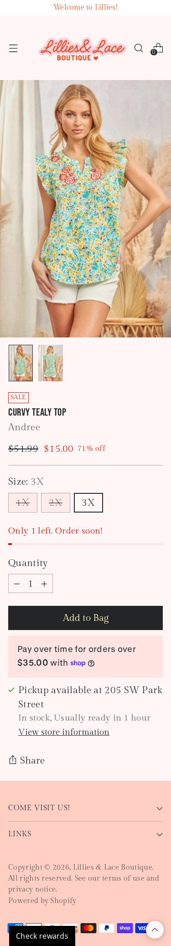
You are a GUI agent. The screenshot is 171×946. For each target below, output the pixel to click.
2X (55, 502)
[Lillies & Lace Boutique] (83, 47)
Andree (24, 427)
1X (23, 502)
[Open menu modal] (13, 47)
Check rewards (42, 936)
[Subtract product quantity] (17, 583)
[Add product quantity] (44, 583)
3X (88, 502)
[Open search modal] (138, 47)
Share (32, 760)
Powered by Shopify (42, 901)
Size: (26, 481)
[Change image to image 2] (50, 363)
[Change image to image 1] (21, 363)
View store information (63, 732)
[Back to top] (155, 930)
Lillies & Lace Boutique (112, 867)
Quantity (28, 563)
